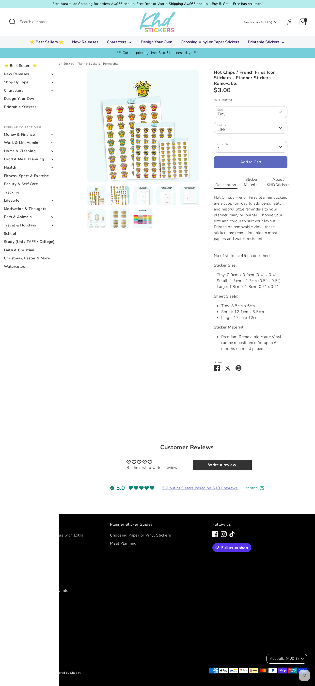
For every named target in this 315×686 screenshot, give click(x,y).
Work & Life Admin (21, 142)
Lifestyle (11, 200)
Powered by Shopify (67, 673)
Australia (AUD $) (257, 22)
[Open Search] (12, 22)
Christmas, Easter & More (27, 258)
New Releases (85, 42)
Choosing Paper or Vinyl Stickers (140, 535)
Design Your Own (156, 42)
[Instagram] (224, 534)
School (10, 233)
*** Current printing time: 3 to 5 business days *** (157, 52)
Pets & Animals (18, 216)
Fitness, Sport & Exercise (26, 175)
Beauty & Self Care (21, 183)
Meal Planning (123, 543)
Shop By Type (16, 82)
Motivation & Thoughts (25, 208)
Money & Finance (19, 134)
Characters (117, 42)
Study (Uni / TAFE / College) (29, 241)
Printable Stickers (264, 42)
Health (10, 167)
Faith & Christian (19, 250)
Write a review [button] (222, 465)
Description (225, 185)
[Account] (290, 22)
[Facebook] (215, 534)
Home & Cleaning (20, 151)
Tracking (11, 192)
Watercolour (15, 266)
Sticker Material (251, 182)
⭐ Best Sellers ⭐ (47, 42)
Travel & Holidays (20, 225)
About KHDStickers (278, 182)
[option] (143, 128)
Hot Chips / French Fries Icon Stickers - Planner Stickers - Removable (70, 64)
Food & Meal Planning (24, 159)
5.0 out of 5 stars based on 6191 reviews (200, 488)
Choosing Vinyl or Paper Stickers (210, 42)
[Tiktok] (232, 534)
